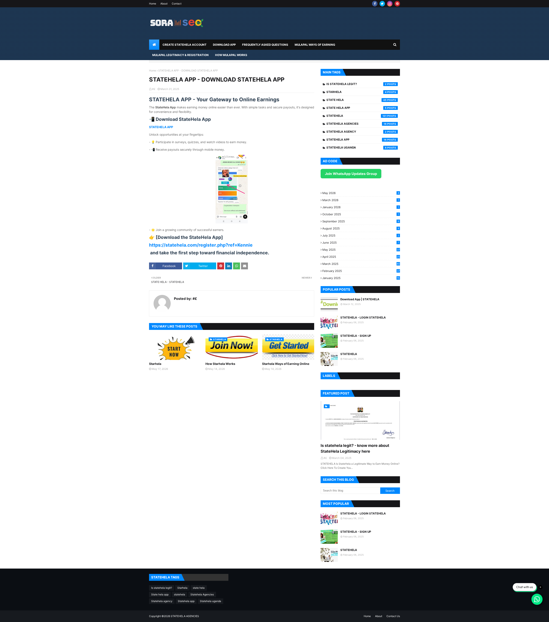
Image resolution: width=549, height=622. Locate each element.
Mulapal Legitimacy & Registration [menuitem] (180, 55)
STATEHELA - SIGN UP (355, 335)
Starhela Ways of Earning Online (285, 364)
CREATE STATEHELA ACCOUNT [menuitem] (185, 44)
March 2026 (360, 200)
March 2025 (361, 263)
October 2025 (360, 214)
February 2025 (361, 271)
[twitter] (382, 3)
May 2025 (361, 249)
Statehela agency (356, 131)
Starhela (155, 364)
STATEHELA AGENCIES (185, 616)
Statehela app (356, 139)
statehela (356, 115)
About (163, 3)
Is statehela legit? (356, 84)
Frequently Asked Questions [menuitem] (265, 44)
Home (152, 3)
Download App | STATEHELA (359, 299)
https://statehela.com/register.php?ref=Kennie (201, 245)
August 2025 (360, 228)
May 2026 (360, 193)
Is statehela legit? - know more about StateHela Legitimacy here (355, 448)
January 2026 (360, 207)
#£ (153, 89)
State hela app (356, 107)
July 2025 (360, 235)
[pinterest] (397, 3)
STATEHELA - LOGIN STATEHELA (363, 317)
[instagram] (389, 3)
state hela (356, 100)
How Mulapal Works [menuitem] (231, 55)
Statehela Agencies (356, 123)
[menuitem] (154, 44)
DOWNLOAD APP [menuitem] (224, 44)
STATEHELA (348, 354)
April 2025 (361, 256)
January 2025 (361, 278)
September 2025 (360, 221)
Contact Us (393, 616)
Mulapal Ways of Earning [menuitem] (315, 44)
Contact (176, 3)
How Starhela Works (220, 364)
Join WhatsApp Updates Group (351, 173)
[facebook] (374, 3)
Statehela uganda (356, 147)
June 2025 (360, 242)
